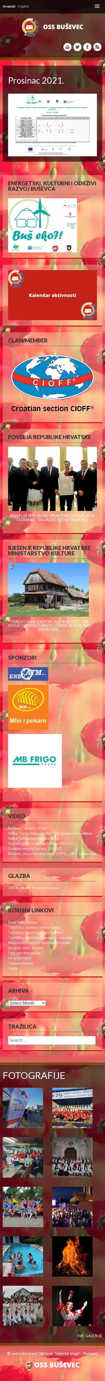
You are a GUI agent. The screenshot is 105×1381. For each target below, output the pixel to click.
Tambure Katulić (20, 963)
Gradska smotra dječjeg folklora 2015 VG (41, 843)
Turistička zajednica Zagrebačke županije (40, 937)
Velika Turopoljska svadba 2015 (33, 838)
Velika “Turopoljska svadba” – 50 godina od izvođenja (50, 833)
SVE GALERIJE (89, 1336)
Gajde (13, 968)
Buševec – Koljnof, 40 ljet (27, 828)
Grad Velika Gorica (23, 922)
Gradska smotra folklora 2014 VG (35, 848)
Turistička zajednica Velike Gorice (34, 927)
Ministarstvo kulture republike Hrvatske (39, 943)
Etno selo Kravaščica (24, 953)
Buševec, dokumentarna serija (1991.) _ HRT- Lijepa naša (52, 854)
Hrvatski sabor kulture (25, 948)
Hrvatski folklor (20, 958)
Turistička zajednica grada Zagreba (35, 932)
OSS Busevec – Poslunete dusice (33, 888)
